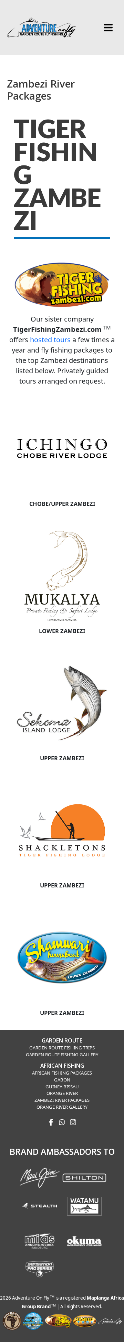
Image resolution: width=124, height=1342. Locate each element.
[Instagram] (73, 1122)
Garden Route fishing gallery (62, 1054)
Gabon (62, 1080)
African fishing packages (62, 1073)
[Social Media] (51, 1122)
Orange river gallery (62, 1107)
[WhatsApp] (62, 1122)
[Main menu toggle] (108, 28)
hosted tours (50, 339)
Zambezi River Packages (62, 1100)
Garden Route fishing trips (62, 1048)
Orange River (62, 1093)
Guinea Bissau (62, 1087)
